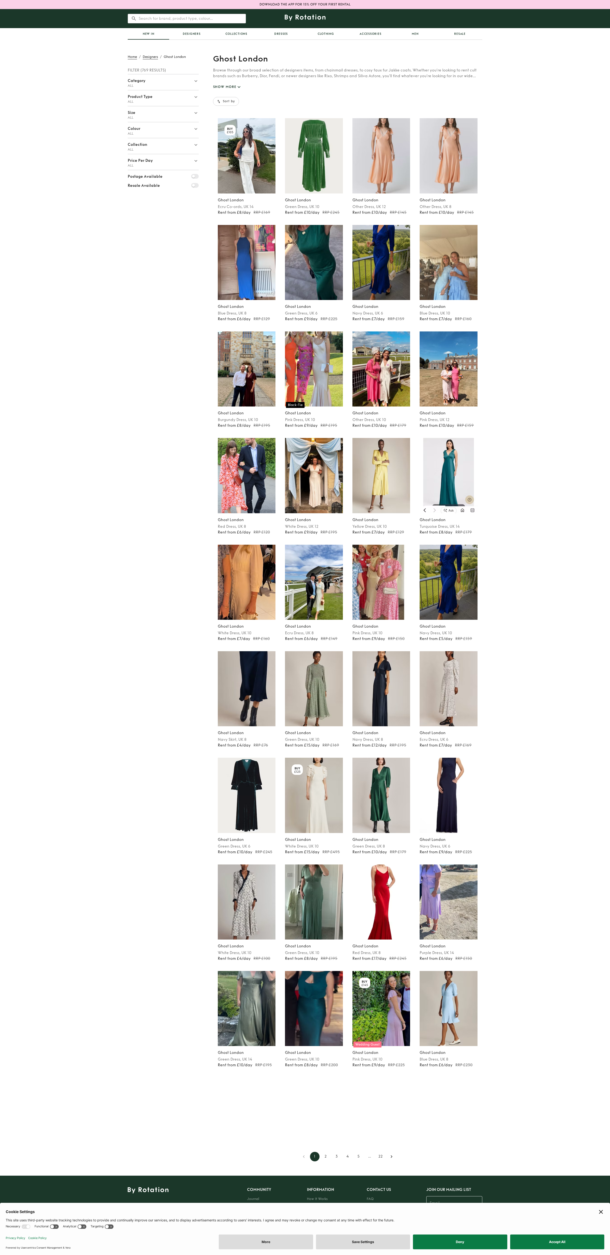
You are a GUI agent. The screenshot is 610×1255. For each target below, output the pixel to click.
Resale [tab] (460, 34)
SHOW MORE (224, 87)
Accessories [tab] (370, 34)
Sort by (229, 101)
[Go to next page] (391, 1156)
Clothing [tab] (326, 34)
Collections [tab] (236, 34)
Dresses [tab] (281, 34)
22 (380, 1156)
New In (148, 34)
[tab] (148, 34)
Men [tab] (415, 34)
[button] (163, 82)
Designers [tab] (192, 34)
